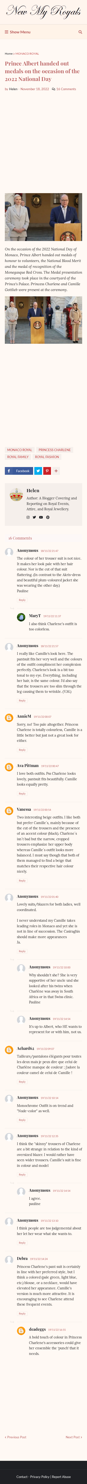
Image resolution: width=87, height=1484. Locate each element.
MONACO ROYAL (27, 53)
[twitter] (34, 517)
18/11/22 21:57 (49, 646)
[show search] (80, 32)
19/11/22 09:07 (45, 1048)
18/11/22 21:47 (49, 550)
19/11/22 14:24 (39, 1258)
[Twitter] (38, 471)
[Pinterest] (47, 471)
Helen (33, 490)
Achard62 (25, 1048)
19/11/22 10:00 (61, 967)
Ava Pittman (28, 765)
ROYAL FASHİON (47, 457)
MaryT (35, 615)
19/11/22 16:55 (57, 1329)
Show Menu (20, 31)
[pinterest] (48, 517)
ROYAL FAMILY (18, 457)
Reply (22, 599)
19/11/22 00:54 (42, 809)
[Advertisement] (43, 142)
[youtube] (41, 517)
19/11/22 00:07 (42, 716)
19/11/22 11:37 (52, 616)
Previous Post (16, 1437)
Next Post (73, 1437)
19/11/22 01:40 (49, 896)
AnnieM (24, 716)
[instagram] (28, 517)
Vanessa (24, 809)
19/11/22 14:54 (61, 1018)
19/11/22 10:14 (49, 1097)
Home (9, 53)
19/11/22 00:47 (50, 766)
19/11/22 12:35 (49, 1136)
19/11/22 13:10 (49, 1220)
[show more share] (56, 471)
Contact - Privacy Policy (33, 1477)
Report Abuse (61, 1477)
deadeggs (37, 1329)
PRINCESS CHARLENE (55, 450)
